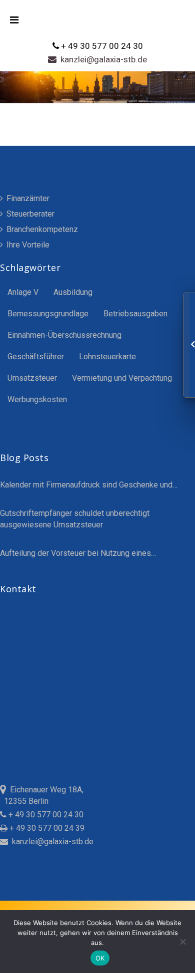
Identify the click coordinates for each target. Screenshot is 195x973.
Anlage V (23, 292)
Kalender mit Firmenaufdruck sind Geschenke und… (89, 484)
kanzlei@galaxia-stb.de (101, 59)
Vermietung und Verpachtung (122, 378)
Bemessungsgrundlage (48, 313)
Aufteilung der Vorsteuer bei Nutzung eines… (78, 553)
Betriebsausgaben (136, 313)
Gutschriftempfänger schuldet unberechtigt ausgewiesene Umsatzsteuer (75, 518)
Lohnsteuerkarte (107, 356)
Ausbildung (73, 292)
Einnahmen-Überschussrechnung (65, 335)
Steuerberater (29, 214)
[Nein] (183, 942)
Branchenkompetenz (41, 229)
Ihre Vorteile (27, 244)
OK (100, 958)
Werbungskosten (37, 399)
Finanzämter (27, 198)
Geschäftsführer (36, 356)
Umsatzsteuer (32, 378)
